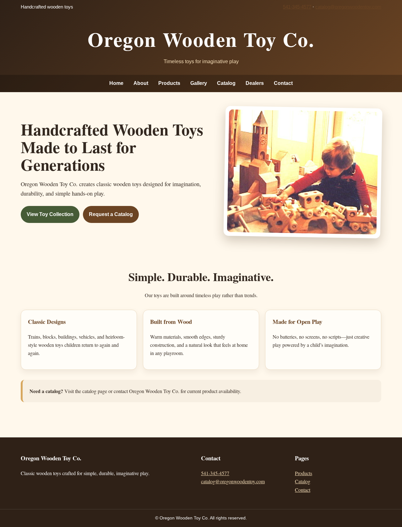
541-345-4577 (297, 6)
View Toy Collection (50, 214)
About (140, 83)
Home (116, 83)
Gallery (198, 83)
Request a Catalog (111, 214)
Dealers (255, 83)
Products (169, 83)
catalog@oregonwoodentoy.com (348, 6)
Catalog (226, 83)
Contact (283, 83)
